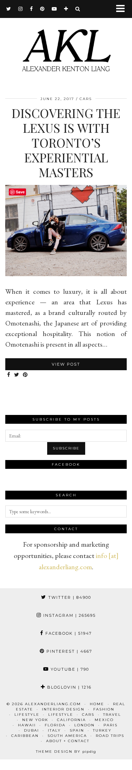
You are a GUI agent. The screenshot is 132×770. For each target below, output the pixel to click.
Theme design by (66, 751)
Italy (54, 730)
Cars (86, 99)
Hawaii (27, 725)
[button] (122, 9)
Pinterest (68, 651)
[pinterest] (42, 9)
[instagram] (20, 9)
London (84, 725)
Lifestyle (26, 714)
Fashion (103, 709)
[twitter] (8, 9)
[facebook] (31, 9)
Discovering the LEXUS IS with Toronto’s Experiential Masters (66, 142)
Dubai (31, 730)
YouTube (69, 669)
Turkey (102, 730)
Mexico (104, 720)
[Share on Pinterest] (25, 375)
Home (97, 704)
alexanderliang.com (53, 704)
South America (67, 735)
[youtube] (54, 9)
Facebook (68, 633)
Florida (55, 725)
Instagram (69, 615)
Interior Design (63, 709)
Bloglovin (68, 687)
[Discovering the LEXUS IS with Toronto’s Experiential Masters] (66, 273)
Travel (112, 714)
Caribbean (25, 735)
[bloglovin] (66, 9)
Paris (110, 725)
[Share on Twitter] (16, 375)
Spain (77, 730)
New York (35, 720)
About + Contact (67, 741)
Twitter (68, 597)
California (71, 720)
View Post (66, 364)
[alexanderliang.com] (66, 48)
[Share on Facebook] (8, 375)
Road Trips (110, 735)
